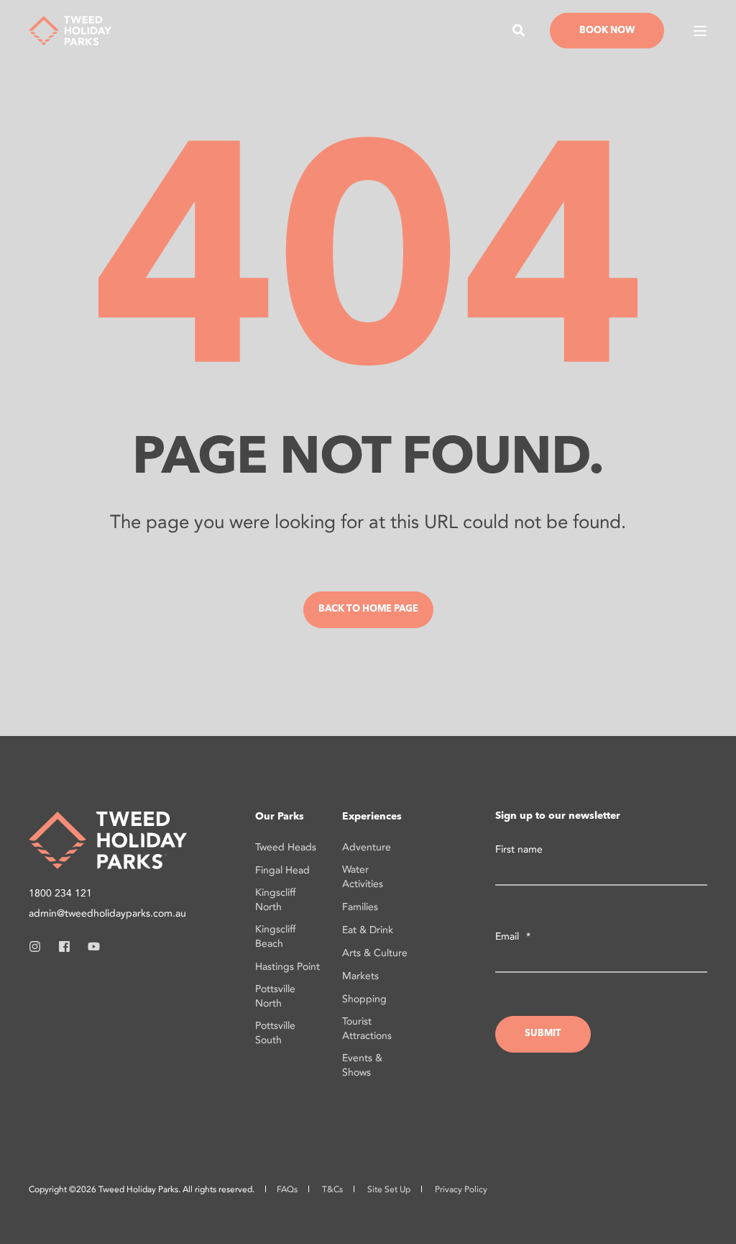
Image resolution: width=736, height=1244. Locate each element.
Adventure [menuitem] (366, 847)
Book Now (607, 30)
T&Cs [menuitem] (332, 1189)
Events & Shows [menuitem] (362, 1065)
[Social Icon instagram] (39, 946)
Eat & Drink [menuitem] (367, 930)
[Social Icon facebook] (64, 946)
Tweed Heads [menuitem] (285, 847)
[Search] (520, 29)
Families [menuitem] (360, 907)
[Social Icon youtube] (89, 946)
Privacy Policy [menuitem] (461, 1189)
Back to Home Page (368, 609)
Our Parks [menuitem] (279, 817)
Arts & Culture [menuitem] (375, 953)
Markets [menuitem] (360, 976)
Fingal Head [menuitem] (282, 870)
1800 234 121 (60, 893)
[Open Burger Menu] (700, 31)
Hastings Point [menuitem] (287, 966)
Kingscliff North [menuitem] (275, 900)
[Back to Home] (70, 29)
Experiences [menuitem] (372, 817)
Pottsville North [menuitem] (275, 996)
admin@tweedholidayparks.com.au (107, 913)
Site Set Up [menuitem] (388, 1189)
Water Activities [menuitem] (362, 877)
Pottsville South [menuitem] (275, 1033)
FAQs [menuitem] (287, 1189)
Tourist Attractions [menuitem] (367, 1028)
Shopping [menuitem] (364, 999)
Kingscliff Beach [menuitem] (275, 936)
